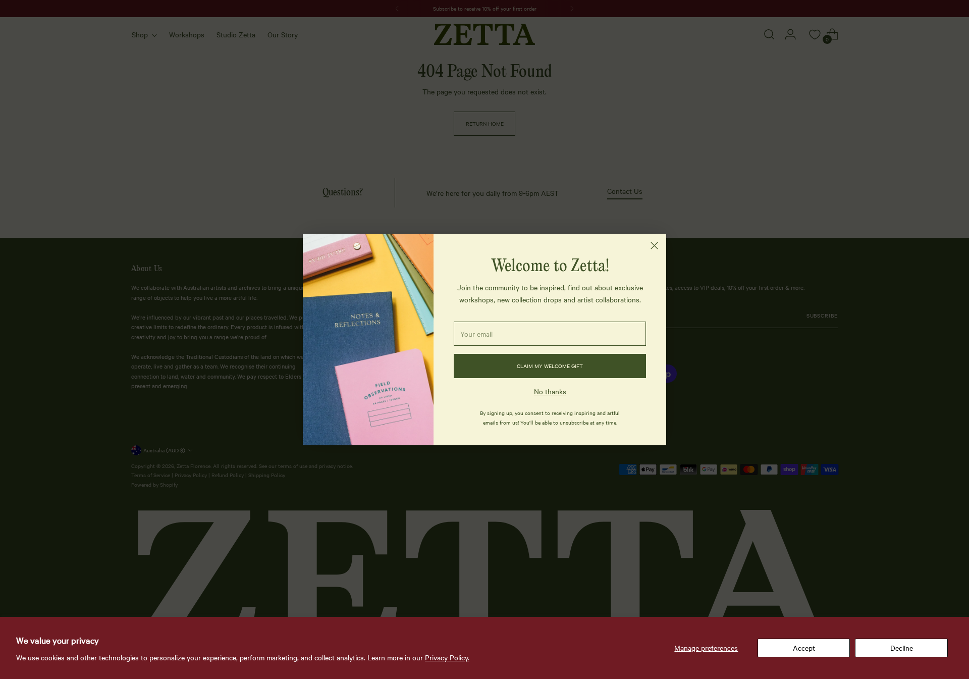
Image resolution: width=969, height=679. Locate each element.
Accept (804, 648)
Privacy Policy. (447, 657)
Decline (901, 648)
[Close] (654, 245)
